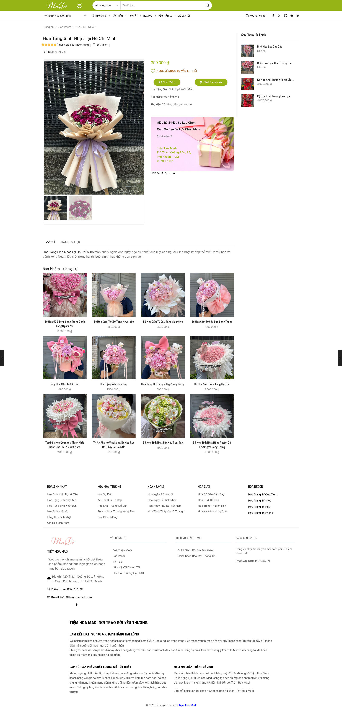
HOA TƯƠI (147, 15)
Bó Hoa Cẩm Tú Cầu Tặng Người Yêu (114, 321)
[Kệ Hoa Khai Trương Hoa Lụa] (247, 100)
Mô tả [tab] (50, 242)
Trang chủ (49, 27)
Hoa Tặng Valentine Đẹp (113, 384)
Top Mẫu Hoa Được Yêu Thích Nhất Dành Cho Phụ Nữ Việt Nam (64, 445)
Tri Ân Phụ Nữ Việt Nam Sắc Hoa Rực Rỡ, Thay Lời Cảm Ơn (113, 445)
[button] (167, 82)
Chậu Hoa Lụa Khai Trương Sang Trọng (276, 63)
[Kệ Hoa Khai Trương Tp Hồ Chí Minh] (247, 84)
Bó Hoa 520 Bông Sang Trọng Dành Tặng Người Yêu (65, 324)
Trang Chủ (101, 15)
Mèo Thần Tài (165, 15)
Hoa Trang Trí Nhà (259, 506)
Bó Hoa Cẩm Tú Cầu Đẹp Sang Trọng (211, 321)
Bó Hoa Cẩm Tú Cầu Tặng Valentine (163, 321)
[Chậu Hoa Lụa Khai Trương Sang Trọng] (247, 67)
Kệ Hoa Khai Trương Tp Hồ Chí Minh (276, 79)
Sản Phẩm (118, 15)
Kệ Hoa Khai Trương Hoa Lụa (273, 96)
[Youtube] (292, 15)
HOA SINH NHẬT (85, 27)
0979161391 (67, 589)
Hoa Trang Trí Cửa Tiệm (262, 494)
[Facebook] (273, 15)
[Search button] (207, 5)
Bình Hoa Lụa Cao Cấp (269, 46)
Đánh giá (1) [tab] (70, 242)
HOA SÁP (133, 15)
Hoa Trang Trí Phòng (260, 512)
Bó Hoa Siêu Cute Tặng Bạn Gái (211, 384)
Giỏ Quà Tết (184, 15)
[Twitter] (279, 15)
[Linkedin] (298, 15)
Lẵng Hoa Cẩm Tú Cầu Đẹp (64, 384)
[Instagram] (285, 15)
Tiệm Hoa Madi (187, 705)
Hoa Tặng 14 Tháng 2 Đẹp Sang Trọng (162, 384)
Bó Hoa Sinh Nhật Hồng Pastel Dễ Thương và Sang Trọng (212, 445)
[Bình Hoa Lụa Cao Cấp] (247, 51)
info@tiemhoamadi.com (71, 597)
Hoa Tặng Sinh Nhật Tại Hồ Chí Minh (68, 252)
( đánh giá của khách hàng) (73, 44)
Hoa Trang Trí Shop (259, 500)
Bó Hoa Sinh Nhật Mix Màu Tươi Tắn (163, 442)
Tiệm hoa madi (57, 551)
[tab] (50, 242)
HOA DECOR (255, 486)
